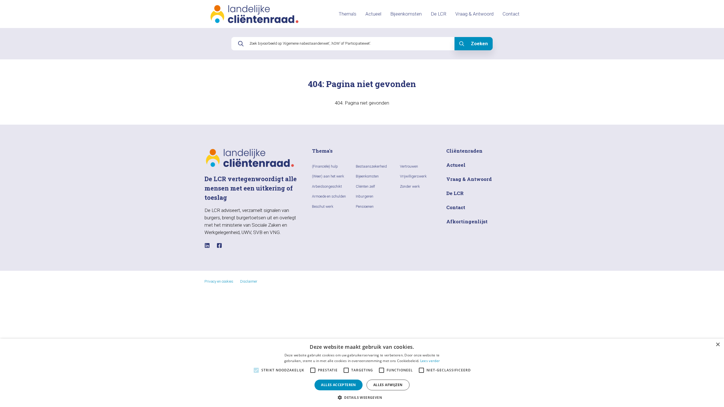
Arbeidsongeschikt (327, 186)
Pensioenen (365, 206)
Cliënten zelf (365, 186)
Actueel (373, 14)
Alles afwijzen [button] (388, 384)
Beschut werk (322, 206)
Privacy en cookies (218, 281)
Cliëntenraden (464, 151)
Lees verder (430, 360)
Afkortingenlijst (467, 221)
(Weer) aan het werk (328, 176)
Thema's (347, 14)
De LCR (438, 14)
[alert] (362, 373)
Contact (511, 14)
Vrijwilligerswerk (413, 176)
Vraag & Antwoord (474, 14)
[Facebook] (219, 245)
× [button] (718, 345)
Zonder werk (410, 186)
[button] (362, 397)
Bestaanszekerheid (371, 166)
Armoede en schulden (329, 196)
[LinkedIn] (207, 245)
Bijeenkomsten (406, 14)
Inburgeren (364, 196)
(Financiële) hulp (325, 166)
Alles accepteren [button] (338, 384)
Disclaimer (248, 281)
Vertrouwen (409, 166)
